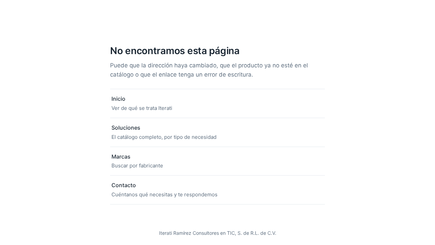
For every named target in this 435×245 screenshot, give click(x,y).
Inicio (141, 103)
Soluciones (163, 132)
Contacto (164, 190)
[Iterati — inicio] (217, 23)
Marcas (137, 161)
